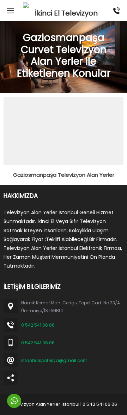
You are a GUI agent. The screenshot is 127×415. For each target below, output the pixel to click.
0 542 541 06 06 (38, 325)
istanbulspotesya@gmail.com (54, 360)
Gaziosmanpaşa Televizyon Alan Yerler (63, 175)
